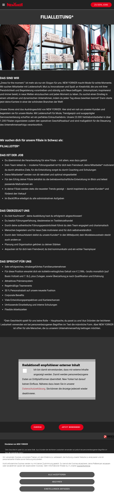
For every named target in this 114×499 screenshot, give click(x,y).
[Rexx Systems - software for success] (109, 436)
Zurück (38, 427)
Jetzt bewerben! (71, 427)
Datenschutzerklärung (33, 388)
